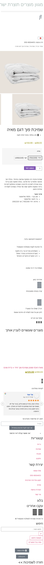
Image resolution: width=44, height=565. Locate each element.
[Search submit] (41, 533)
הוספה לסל (30, 168)
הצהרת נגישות (36, 490)
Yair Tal (30, 395)
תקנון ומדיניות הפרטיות (33, 480)
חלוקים (38, 458)
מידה (38, 151)
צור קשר (38, 494)
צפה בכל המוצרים (35, 542)
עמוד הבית (39, 46)
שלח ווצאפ (37, 471)
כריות (39, 444)
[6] (22, 93)
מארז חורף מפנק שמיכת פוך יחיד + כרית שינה (23, 367)
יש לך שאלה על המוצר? (33, 309)
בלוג (40, 500)
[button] (22, 11)
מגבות (39, 454)
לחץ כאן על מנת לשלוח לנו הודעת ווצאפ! (28, 312)
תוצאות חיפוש (36, 538)
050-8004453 (35, 475)
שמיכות (32, 46)
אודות (39, 485)
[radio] (35, 158)
